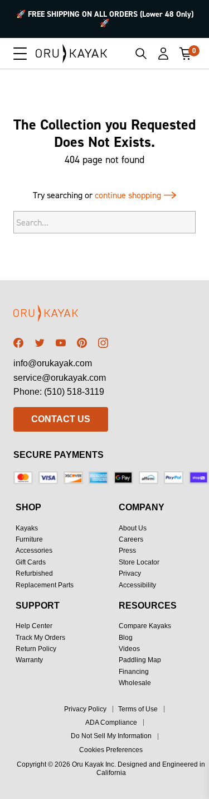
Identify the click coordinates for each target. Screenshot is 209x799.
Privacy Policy (85, 709)
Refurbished (34, 573)
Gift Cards (31, 562)
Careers (131, 539)
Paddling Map (140, 660)
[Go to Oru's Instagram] (103, 343)
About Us (133, 528)
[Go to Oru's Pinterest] (82, 343)
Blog (126, 638)
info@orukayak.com (52, 363)
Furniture (29, 539)
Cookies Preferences (111, 750)
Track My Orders (40, 638)
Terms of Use (138, 709)
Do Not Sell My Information (111, 736)
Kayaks (27, 528)
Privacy (130, 573)
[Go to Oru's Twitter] (40, 343)
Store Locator (139, 562)
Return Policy (36, 649)
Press (127, 550)
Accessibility (137, 585)
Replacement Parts (45, 585)
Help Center (34, 626)
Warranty (29, 660)
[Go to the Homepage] (72, 54)
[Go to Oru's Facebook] (18, 343)
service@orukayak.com (59, 377)
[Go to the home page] (60, 315)
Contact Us (60, 419)
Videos (129, 649)
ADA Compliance (111, 722)
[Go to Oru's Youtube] (61, 343)
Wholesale (135, 683)
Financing (134, 672)
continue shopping (129, 195)
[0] (185, 53)
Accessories (34, 550)
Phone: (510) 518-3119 (58, 391)
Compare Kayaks (145, 626)
